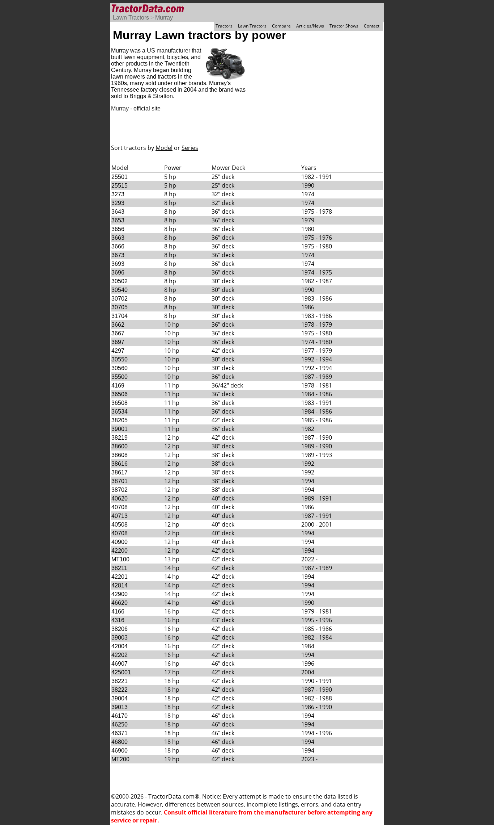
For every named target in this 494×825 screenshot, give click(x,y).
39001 (119, 429)
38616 (119, 464)
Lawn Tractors (131, 17)
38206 (119, 629)
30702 (119, 299)
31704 (119, 316)
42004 (119, 646)
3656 (117, 229)
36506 (119, 394)
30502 (119, 281)
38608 (119, 455)
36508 (119, 403)
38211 (119, 568)
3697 (117, 342)
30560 (119, 368)
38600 (119, 446)
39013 (119, 707)
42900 (119, 594)
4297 (117, 351)
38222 (119, 690)
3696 (117, 272)
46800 (119, 742)
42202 (119, 655)
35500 (119, 377)
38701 (119, 481)
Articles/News (310, 26)
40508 (119, 525)
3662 (117, 325)
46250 (119, 724)
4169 (117, 385)
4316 (117, 620)
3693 (117, 264)
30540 (119, 290)
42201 (119, 577)
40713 (119, 516)
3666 (117, 246)
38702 (119, 490)
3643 (117, 212)
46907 (119, 664)
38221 (119, 681)
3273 (117, 194)
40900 (119, 542)
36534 (119, 412)
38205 (119, 420)
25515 (119, 186)
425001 (121, 672)
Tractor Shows (343, 26)
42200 (119, 551)
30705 (119, 307)
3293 (117, 203)
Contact (371, 26)
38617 (119, 472)
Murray (164, 17)
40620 (119, 498)
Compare (281, 26)
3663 (117, 238)
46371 (119, 733)
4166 (117, 611)
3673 (117, 255)
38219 (119, 438)
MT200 (120, 759)
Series (190, 148)
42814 (119, 585)
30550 (119, 359)
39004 (119, 698)
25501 (119, 177)
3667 (117, 333)
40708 (119, 507)
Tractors (224, 26)
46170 (119, 716)
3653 (117, 220)
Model (164, 148)
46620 (119, 603)
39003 (119, 638)
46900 (119, 750)
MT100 (120, 559)
